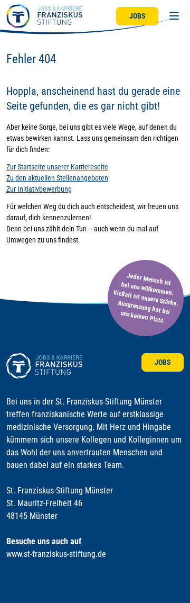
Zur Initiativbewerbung (39, 189)
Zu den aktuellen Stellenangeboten (57, 178)
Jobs (137, 16)
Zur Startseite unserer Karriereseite (57, 167)
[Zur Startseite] (44, 16)
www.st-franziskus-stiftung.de (56, 554)
